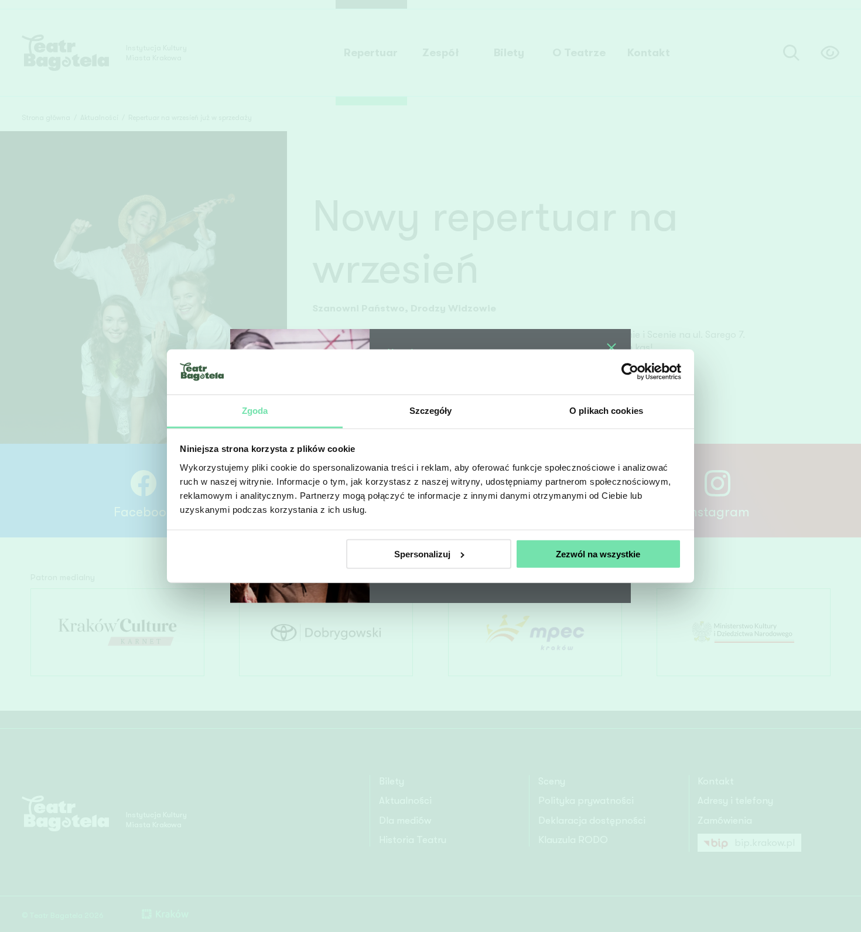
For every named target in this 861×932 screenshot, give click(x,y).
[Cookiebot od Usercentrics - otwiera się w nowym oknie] (630, 372)
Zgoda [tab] (255, 410)
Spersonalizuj (422, 554)
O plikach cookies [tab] (606, 410)
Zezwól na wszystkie (598, 554)
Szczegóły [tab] (430, 410)
